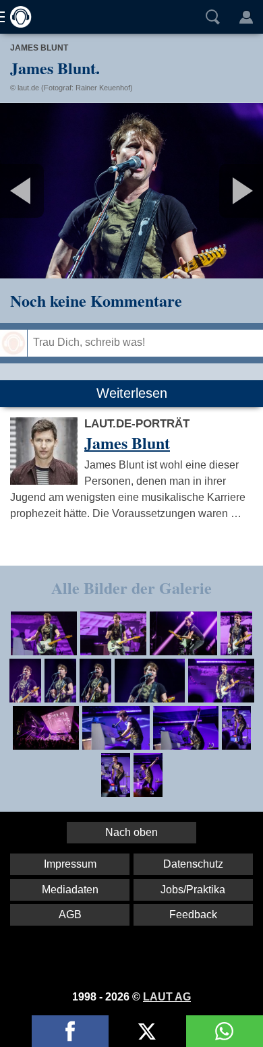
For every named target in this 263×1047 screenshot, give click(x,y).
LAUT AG (167, 997)
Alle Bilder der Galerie (131, 587)
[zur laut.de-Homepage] (17, 17)
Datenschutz (193, 864)
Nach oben (131, 832)
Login (246, 17)
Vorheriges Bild (43, 190)
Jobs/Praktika (192, 889)
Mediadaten (70, 889)
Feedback (193, 914)
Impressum (70, 864)
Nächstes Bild (131, 190)
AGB (70, 914)
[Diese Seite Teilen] (70, 1031)
